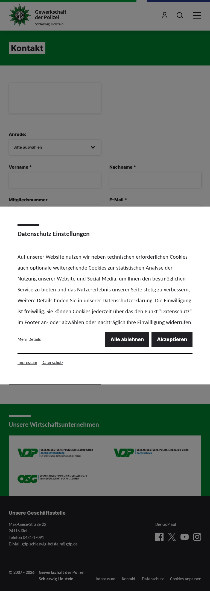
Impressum (27, 362)
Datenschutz (52, 362)
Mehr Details (29, 339)
